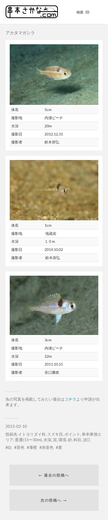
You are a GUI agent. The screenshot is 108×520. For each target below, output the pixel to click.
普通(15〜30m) (28, 439)
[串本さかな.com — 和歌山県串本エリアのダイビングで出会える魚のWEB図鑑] (32, 16)
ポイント (72, 434)
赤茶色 (47, 447)
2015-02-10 (16, 426)
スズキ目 (55, 434)
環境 (62, 439)
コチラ (70, 399)
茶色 (20, 447)
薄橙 (33, 447)
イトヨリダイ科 (32, 434)
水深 (47, 439)
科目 (77, 439)
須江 (87, 439)
